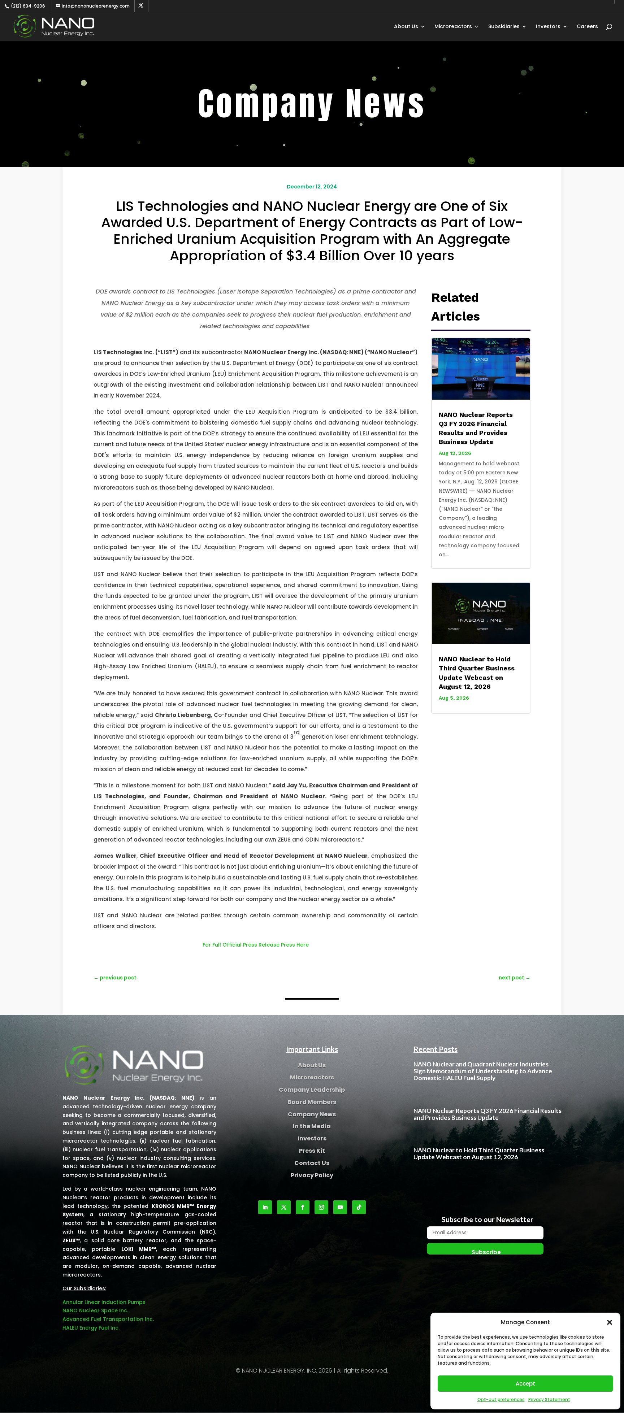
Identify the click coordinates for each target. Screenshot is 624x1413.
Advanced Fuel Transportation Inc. (108, 1319)
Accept (525, 1383)
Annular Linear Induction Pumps (104, 1302)
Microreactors (453, 27)
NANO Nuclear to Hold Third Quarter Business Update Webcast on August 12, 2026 (478, 1153)
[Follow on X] (284, 1207)
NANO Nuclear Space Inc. (95, 1310)
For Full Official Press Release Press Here (256, 944)
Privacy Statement (549, 1399)
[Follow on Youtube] (340, 1207)
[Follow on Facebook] (302, 1207)
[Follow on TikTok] (359, 1207)
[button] (609, 1322)
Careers (587, 27)
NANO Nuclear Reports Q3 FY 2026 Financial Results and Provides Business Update (487, 1114)
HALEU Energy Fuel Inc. (91, 1327)
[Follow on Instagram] (321, 1207)
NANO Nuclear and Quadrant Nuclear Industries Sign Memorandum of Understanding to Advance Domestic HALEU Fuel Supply (482, 1070)
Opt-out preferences (501, 1399)
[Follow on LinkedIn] (265, 1207)
